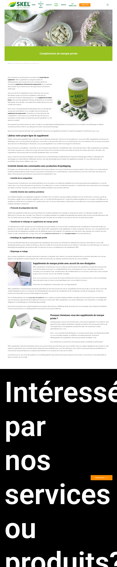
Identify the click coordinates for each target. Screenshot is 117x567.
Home (9, 63)
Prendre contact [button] (100, 477)
